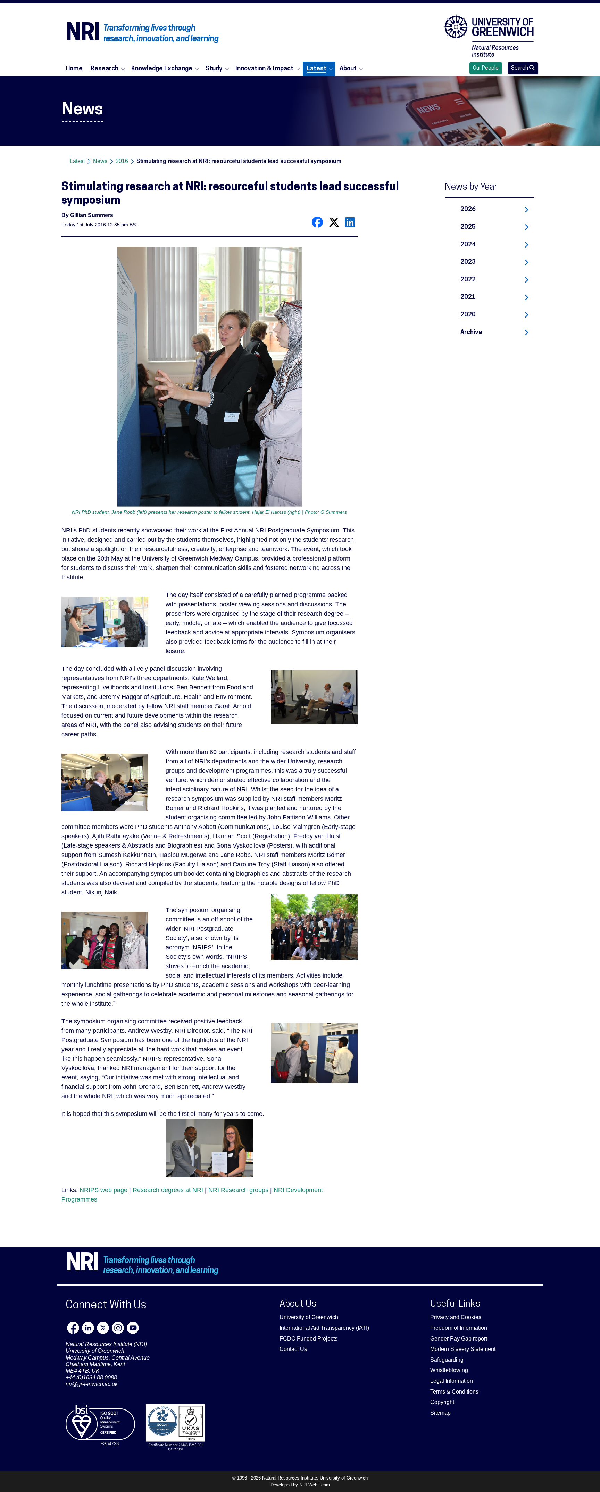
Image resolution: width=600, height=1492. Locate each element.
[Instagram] (118, 1328)
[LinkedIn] (88, 1328)
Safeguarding (447, 1360)
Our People (486, 68)
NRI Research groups (238, 1190)
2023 (468, 262)
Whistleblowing (449, 1370)
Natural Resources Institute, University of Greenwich (315, 1478)
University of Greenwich (309, 1317)
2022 (468, 280)
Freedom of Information (458, 1328)
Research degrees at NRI (168, 1190)
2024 (468, 245)
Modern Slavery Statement (462, 1349)
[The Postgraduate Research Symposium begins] (106, 784)
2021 (468, 297)
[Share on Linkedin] (350, 222)
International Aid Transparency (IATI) (324, 1328)
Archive (471, 332)
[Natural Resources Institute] (487, 34)
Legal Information (451, 1381)
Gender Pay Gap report (458, 1339)
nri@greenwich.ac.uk (92, 1384)
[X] (103, 1328)
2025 (468, 227)
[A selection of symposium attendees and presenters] (312, 929)
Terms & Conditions (454, 1392)
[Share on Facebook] (317, 222)
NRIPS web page (103, 1190)
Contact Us (293, 1349)
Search (520, 68)
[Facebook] (73, 1328)
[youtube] (133, 1328)
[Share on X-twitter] (334, 222)
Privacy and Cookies (455, 1317)
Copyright (442, 1402)
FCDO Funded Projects (309, 1339)
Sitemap (440, 1413)
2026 (468, 209)
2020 (468, 315)
